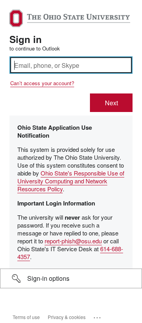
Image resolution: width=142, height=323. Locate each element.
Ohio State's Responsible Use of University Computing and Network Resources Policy (70, 181)
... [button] (97, 316)
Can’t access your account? (42, 83)
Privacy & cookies (67, 317)
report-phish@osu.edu (73, 241)
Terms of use (26, 317)
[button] (71, 278)
